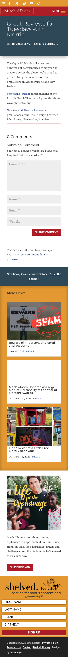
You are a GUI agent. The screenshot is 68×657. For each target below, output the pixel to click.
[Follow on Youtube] (31, 3)
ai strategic (16, 652)
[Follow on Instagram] (24, 3)
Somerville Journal (18, 94)
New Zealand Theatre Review (25, 110)
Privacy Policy (50, 643)
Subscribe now (20, 567)
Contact (27, 647)
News (27, 44)
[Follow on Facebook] (10, 3)
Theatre (36, 44)
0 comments (50, 44)
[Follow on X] (17, 3)
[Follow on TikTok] (39, 3)
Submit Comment (46, 232)
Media (36, 647)
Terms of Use (14, 647)
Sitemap (46, 647)
